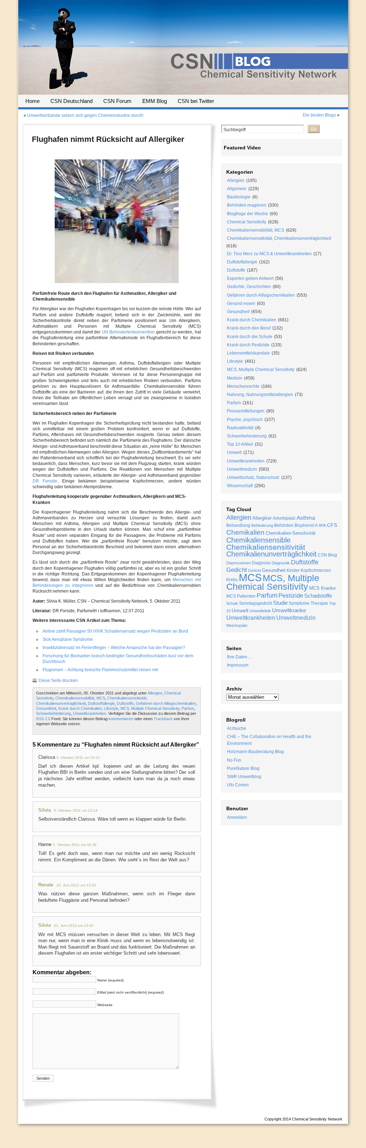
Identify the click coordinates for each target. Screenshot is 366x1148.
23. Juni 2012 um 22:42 (74, 925)
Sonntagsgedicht (255, 603)
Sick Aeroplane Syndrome (68, 639)
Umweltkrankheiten (89, 713)
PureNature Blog (243, 768)
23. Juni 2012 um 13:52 (76, 885)
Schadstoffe (318, 596)
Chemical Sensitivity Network (317, 1119)
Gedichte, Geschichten (249, 286)
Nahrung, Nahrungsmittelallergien (260, 394)
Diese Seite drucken (58, 680)
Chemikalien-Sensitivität (291, 533)
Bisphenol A (306, 525)
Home (32, 101)
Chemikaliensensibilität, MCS (80, 698)
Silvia (44, 810)
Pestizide (290, 595)
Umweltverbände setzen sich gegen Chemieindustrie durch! (85, 115)
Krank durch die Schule (249, 336)
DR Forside (45, 481)
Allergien (155, 693)
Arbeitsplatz (284, 518)
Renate (45, 884)
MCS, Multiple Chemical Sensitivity (149, 708)
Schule (232, 603)
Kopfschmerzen (316, 570)
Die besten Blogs (319, 115)
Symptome (299, 603)
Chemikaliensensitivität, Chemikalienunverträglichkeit (279, 238)
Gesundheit (46, 708)
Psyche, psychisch (245, 419)
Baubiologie (239, 196)
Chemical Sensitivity (246, 221)
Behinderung (262, 525)
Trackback (163, 719)
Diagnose (261, 562)
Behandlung (238, 525)
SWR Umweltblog (244, 776)
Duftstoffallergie (101, 703)
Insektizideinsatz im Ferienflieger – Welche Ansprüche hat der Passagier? (114, 647)
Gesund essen (241, 303)
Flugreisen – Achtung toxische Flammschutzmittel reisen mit (100, 669)
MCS (250, 577)
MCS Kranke (322, 588)
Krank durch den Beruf (249, 328)
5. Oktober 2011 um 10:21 (78, 757)
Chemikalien (245, 532)
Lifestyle (111, 708)
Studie (280, 603)
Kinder (293, 570)
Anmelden (237, 817)
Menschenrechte (243, 386)
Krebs (232, 579)
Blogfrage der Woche (247, 213)
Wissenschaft (240, 485)
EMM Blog (154, 101)
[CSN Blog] (183, 92)
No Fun (234, 760)
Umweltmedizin (242, 469)
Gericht (254, 570)
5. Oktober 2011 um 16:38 (75, 845)
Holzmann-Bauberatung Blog (255, 751)
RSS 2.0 (43, 719)
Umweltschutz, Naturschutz (253, 477)
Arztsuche (236, 728)
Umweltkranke (289, 610)
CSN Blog (327, 555)
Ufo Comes (238, 784)
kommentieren (121, 719)
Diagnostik (281, 563)
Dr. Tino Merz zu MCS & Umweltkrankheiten (269, 253)
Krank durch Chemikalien (80, 708)
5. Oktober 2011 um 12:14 (76, 810)
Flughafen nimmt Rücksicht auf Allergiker (108, 139)
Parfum (188, 708)
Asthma (306, 518)
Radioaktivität (240, 427)
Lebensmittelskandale (248, 353)
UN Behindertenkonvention (128, 332)
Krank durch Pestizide (248, 344)
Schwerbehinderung (53, 713)
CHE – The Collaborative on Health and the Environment (269, 740)
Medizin (234, 378)
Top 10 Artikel (240, 444)
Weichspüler (237, 625)
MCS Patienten (241, 596)
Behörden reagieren (246, 205)
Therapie (319, 603)
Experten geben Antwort (250, 278)
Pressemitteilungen (245, 411)
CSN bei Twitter (196, 101)
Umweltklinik (260, 611)
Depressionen (238, 563)
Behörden (283, 525)
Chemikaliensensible (258, 540)
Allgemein (237, 188)
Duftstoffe (125, 703)
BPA (322, 525)
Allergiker (262, 518)
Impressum (237, 665)
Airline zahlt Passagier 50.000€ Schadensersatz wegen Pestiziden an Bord (115, 631)
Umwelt (234, 452)
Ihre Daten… (239, 656)
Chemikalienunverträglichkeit (271, 554)
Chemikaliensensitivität (265, 547)
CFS (332, 525)
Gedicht (236, 569)
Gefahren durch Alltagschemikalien (166, 703)
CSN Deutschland (71, 101)
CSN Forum (117, 101)
